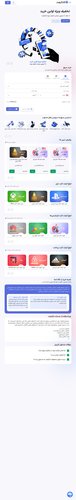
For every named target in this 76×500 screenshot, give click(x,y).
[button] (38, 350)
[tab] (65, 77)
